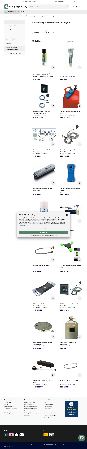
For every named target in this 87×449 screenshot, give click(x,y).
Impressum (48, 411)
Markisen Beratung (9, 406)
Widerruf (47, 417)
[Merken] (53, 67)
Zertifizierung (27, 415)
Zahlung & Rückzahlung (30, 413)
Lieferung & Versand (29, 402)
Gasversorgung (12, 21)
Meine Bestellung (28, 404)
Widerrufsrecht (49, 413)
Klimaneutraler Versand (59, 1)
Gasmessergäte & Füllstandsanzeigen (12, 48)
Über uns (26, 411)
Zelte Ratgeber (8, 413)
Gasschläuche (10, 34)
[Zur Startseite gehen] (15, 6)
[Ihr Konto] (76, 6)
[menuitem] (12, 12)
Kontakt (6, 404)
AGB (46, 402)
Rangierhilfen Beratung (10, 408)
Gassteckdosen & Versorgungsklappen (12, 39)
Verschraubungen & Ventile (13, 53)
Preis (47, 32)
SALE (22, 11)
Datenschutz (48, 406)
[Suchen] (67, 6)
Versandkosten (49, 444)
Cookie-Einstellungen (50, 415)
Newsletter (7, 411)
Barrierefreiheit (49, 404)
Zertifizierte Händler (30, 1)
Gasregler (9, 30)
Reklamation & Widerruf (30, 408)
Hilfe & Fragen (8, 402)
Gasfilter (8, 43)
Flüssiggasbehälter (11, 26)
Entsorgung (48, 408)
